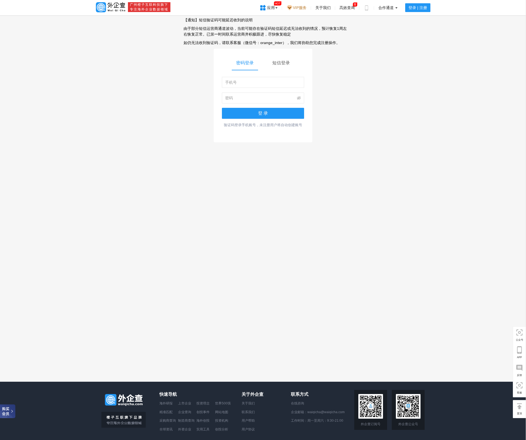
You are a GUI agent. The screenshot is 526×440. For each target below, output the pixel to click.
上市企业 (184, 403)
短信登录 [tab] (281, 62)
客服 (519, 392)
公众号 (519, 339)
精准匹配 (166, 412)
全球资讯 (166, 429)
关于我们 (323, 7)
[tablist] (263, 63)
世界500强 (223, 403)
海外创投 (203, 420)
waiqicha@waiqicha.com (326, 412)
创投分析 (221, 429)
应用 (274, 6)
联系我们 (248, 412)
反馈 (519, 375)
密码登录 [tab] (245, 62)
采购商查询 (167, 420)
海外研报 (166, 403)
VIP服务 (300, 7)
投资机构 (221, 420)
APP (519, 357)
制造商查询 (186, 420)
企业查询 (184, 412)
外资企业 (184, 429)
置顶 (519, 413)
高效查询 (347, 7)
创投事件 (203, 412)
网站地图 (221, 412)
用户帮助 (248, 420)
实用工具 (203, 429)
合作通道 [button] (386, 7)
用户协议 (248, 429)
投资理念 (203, 403)
